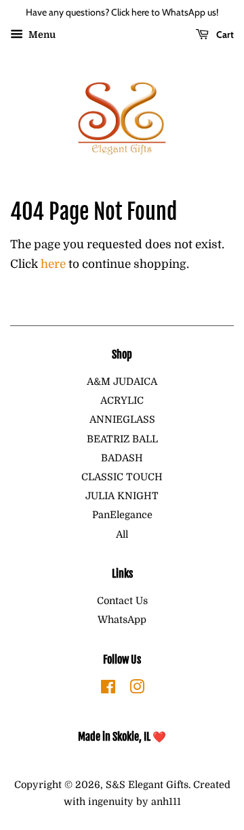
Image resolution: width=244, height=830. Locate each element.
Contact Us (122, 600)
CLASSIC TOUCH (122, 476)
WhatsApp (122, 619)
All (122, 534)
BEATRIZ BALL (122, 439)
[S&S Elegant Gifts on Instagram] (136, 689)
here (53, 264)
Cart (224, 34)
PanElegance (122, 514)
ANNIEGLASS (122, 419)
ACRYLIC (122, 400)
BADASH (122, 458)
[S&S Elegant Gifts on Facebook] (108, 689)
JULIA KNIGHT (122, 495)
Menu (41, 34)
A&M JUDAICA (122, 381)
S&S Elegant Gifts (147, 784)
